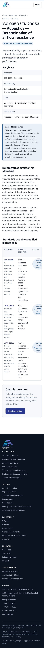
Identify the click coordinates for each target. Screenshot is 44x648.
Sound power (7, 503)
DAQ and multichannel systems (15, 474)
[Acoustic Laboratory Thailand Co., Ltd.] (6, 4)
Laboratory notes (9, 557)
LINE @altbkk (7, 614)
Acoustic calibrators (10, 463)
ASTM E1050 (9, 306)
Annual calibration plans (11, 478)
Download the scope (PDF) (13, 579)
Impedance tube (9, 492)
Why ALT (6, 521)
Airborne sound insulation (12, 496)
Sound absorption (9, 488)
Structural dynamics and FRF (13, 510)
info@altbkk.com (9, 600)
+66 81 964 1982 (9, 607)
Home (4, 15)
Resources (13, 15)
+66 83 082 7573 (9, 610)
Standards (23, 15)
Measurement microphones (13, 459)
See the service (15, 411)
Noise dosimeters (9, 467)
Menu (37, 5)
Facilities (5, 524)
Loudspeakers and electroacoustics (16, 507)
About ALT (6, 539)
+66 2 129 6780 (8, 603)
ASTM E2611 (9, 343)
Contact (5, 561)
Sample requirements (11, 532)
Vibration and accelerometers (14, 470)
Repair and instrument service (14, 535)
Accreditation (7, 528)
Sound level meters (10, 456)
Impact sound (7, 499)
